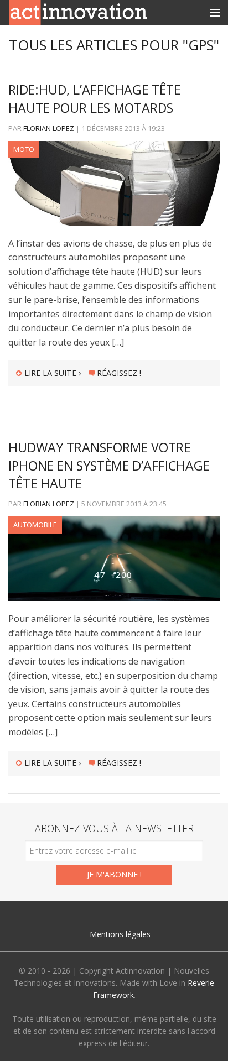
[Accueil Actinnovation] (78, 12)
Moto (23, 149)
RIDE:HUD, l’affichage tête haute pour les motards (94, 98)
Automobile (35, 525)
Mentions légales (120, 934)
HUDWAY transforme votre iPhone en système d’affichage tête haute (109, 465)
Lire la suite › (52, 373)
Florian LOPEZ (48, 128)
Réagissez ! (119, 373)
